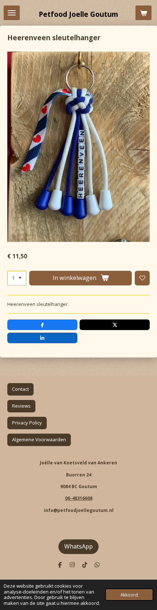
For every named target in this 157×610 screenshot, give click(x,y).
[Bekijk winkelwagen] (143, 12)
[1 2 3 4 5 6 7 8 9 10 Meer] (16, 278)
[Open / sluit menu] (12, 12)
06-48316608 (78, 498)
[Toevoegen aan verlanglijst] (142, 278)
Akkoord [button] (129, 595)
